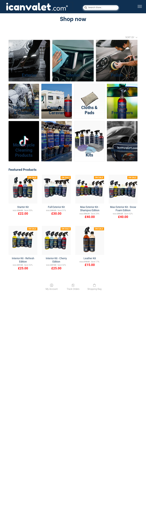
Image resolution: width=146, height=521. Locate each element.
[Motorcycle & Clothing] (24, 93)
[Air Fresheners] (122, 93)
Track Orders (73, 289)
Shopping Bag (94, 289)
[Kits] (89, 130)
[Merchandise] (122, 130)
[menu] (139, 6)
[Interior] (73, 55)
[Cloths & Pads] (89, 93)
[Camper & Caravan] (56, 93)
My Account (52, 289)
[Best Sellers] (56, 130)
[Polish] (116, 55)
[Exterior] (29, 55)
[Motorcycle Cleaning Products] (24, 130)
